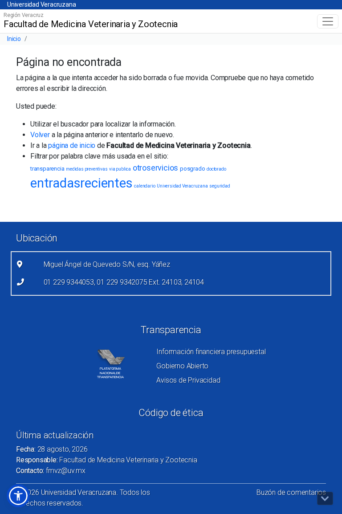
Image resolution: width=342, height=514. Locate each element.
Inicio (14, 38)
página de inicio (71, 145)
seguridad (219, 186)
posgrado (192, 168)
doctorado (216, 169)
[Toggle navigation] (327, 21)
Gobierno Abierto (182, 366)
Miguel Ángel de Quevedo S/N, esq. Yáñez (107, 264)
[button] (18, 495)
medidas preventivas (86, 169)
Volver (40, 135)
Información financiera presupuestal (210, 351)
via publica (120, 169)
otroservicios (155, 167)
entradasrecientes (81, 183)
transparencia (47, 168)
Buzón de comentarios (291, 492)
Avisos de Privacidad (188, 380)
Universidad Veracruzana (41, 4)
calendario (144, 186)
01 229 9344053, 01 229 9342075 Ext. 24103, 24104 (124, 282)
